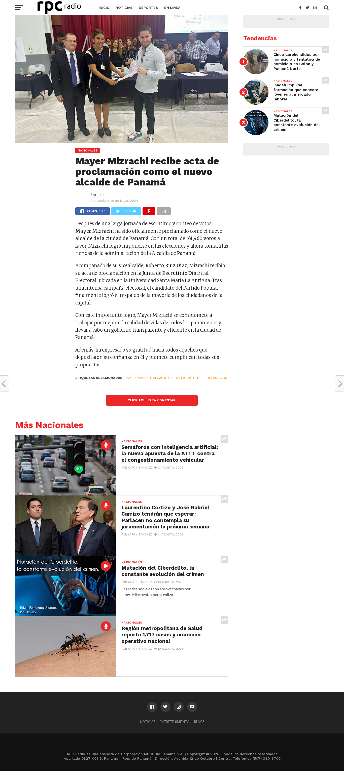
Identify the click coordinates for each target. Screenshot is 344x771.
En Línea (172, 8)
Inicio (104, 8)
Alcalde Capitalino (170, 378)
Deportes (148, 8)
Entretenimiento (175, 722)
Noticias (124, 8)
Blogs (199, 722)
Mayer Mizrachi (139, 378)
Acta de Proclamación (207, 378)
